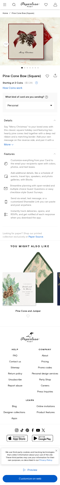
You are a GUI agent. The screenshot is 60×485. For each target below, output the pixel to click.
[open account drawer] (55, 5)
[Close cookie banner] (56, 451)
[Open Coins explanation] (36, 83)
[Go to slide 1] (22, 67)
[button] (46, 97)
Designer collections (14, 412)
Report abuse (15, 385)
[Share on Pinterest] (27, 430)
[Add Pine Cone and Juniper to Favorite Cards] (28, 316)
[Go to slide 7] (38, 67)
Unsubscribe (15, 379)
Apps (14, 418)
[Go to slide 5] (32, 67)
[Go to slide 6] (35, 67)
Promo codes (45, 367)
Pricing (45, 361)
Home (5, 13)
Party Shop (45, 379)
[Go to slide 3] (27, 67)
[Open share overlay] (55, 75)
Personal (13, 105)
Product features (46, 412)
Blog (14, 406)
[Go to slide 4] (30, 67)
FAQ (15, 355)
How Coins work (12, 88)
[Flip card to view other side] (8, 44)
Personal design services (45, 373)
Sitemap (15, 367)
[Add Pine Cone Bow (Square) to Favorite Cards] (47, 76)
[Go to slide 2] (24, 67)
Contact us (15, 361)
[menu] (4, 5)
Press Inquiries (45, 391)
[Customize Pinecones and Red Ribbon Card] (30, 41)
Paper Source (35, 236)
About (45, 355)
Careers (45, 385)
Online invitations (45, 406)
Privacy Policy (45, 460)
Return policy (15, 373)
